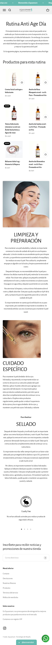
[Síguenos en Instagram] (5, 628)
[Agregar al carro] (21, 82)
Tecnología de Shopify (23, 637)
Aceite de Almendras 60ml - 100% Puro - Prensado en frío (37, 164)
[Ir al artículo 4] (30, 529)
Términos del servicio (10, 593)
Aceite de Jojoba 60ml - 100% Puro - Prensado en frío (38, 127)
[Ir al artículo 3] (27, 529)
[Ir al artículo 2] (24, 529)
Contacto (6, 574)
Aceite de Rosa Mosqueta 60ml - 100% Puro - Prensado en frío (37, 92)
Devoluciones (8, 579)
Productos (6, 588)
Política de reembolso (10, 597)
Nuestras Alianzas (9, 583)
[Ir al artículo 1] (21, 529)
